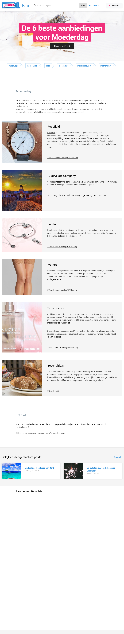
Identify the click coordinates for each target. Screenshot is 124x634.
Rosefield (51, 132)
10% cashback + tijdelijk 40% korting (62, 347)
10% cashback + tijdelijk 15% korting (62, 157)
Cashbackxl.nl (98, 5)
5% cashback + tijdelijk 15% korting (62, 290)
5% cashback (53, 391)
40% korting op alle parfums (97, 331)
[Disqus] (62, 523)
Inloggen (115, 5)
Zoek (83, 5)
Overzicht (118, 457)
